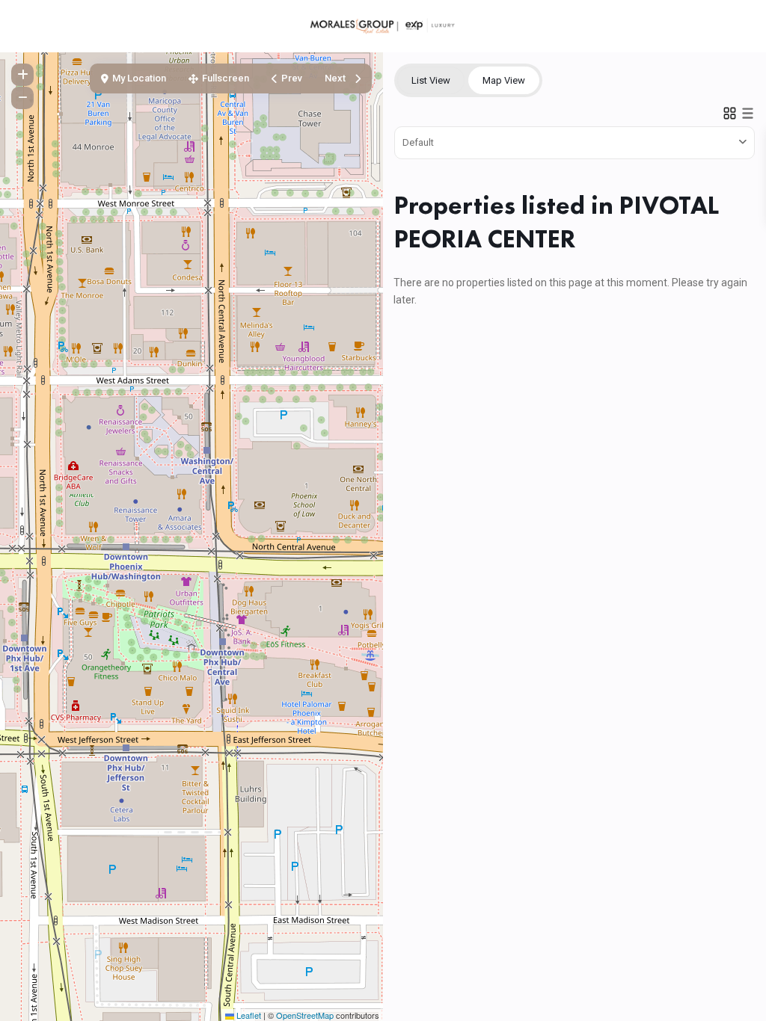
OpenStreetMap (305, 1015)
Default (418, 142)
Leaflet (247, 1015)
